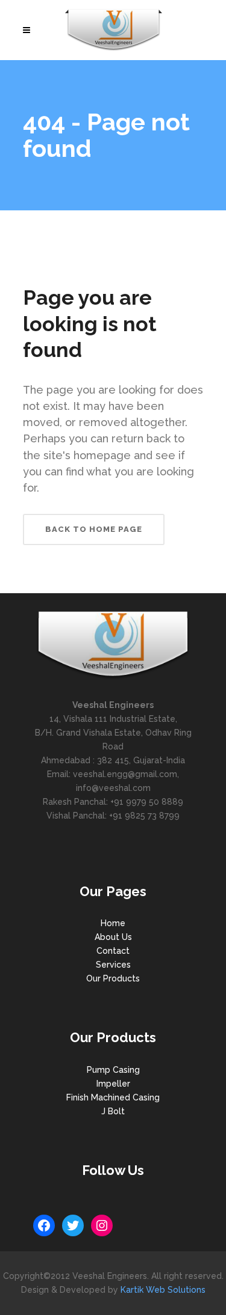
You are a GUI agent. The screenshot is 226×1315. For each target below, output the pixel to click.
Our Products (113, 978)
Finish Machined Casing (113, 1097)
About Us (113, 937)
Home (113, 923)
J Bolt (113, 1111)
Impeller (113, 1083)
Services (113, 964)
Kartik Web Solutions (163, 1290)
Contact (113, 951)
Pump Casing (113, 1070)
